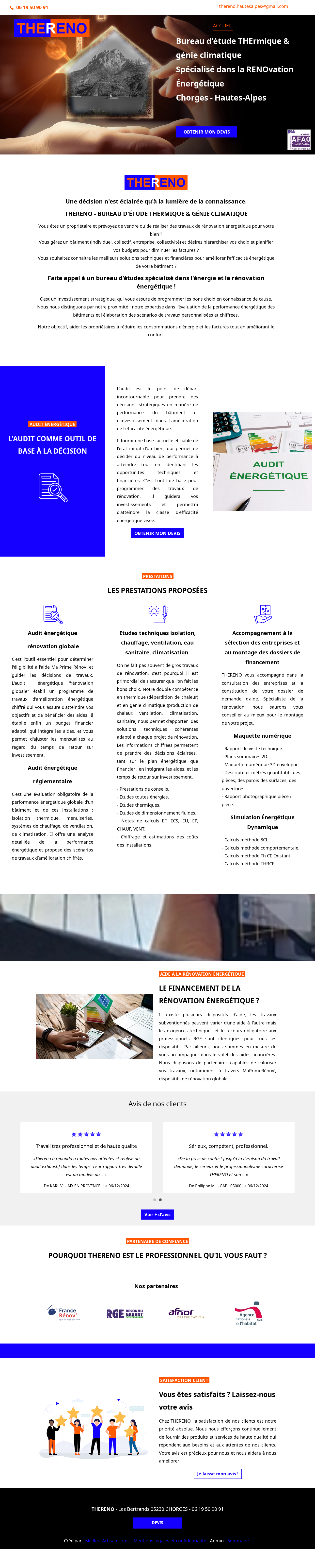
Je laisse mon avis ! (217, 1474)
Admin (217, 1541)
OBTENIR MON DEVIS (207, 132)
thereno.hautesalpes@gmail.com (253, 6)
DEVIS (157, 1522)
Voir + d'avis (157, 1214)
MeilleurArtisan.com (106, 1541)
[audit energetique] (53, 487)
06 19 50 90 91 (208, 1509)
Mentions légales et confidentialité (170, 1541)
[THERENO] (51, 33)
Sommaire (238, 1541)
